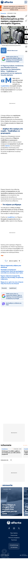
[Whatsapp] (26, 46)
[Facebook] (26, 27)
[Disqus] (14, 330)
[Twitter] (26, 32)
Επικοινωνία (14, 535)
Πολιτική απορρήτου (14, 537)
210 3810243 (14, 547)
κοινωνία (7, 485)
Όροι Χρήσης (14, 533)
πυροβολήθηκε (5, 86)
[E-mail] (26, 51)
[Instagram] (14, 528)
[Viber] (26, 41)
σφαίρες (7, 145)
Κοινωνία (3, 13)
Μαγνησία (4, 288)
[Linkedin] (26, 36)
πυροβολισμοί (12, 288)
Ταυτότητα (14, 540)
